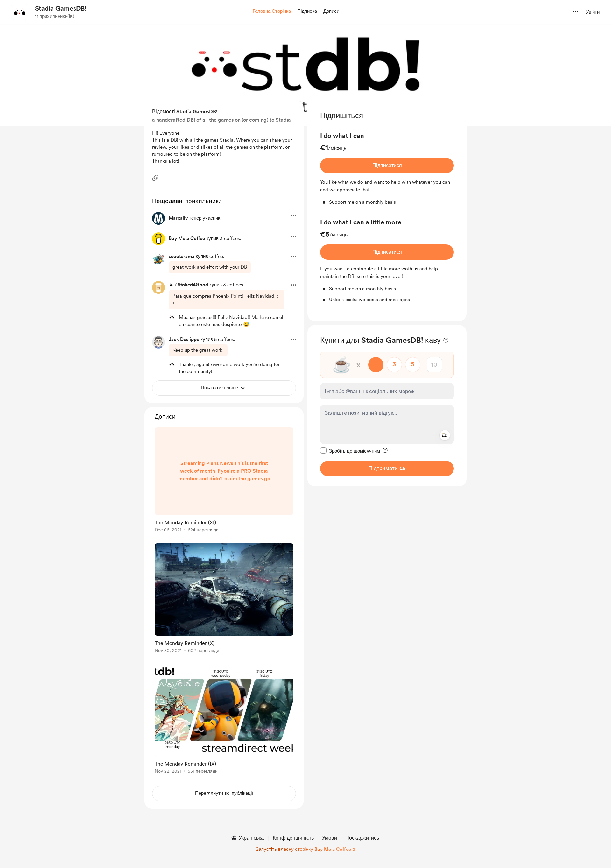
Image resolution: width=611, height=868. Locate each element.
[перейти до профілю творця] (19, 12)
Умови (329, 838)
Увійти (593, 12)
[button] (271, 11)
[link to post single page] (224, 481)
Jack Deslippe (184, 339)
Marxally (178, 218)
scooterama (181, 256)
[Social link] (155, 178)
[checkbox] (350, 450)
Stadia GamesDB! (61, 8)
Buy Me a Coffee (187, 238)
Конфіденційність (293, 838)
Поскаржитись (362, 838)
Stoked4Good (193, 284)
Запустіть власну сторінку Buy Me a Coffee (303, 849)
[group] (387, 170)
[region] (387, 210)
